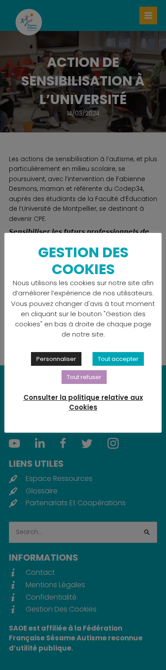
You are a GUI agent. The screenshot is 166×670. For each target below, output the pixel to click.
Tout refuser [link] (84, 377)
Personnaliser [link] (56, 359)
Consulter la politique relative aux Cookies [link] (83, 402)
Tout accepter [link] (118, 359)
